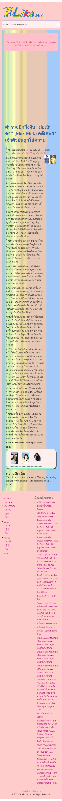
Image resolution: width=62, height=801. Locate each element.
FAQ (6, 553)
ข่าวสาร (7, 498)
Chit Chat (8, 502)
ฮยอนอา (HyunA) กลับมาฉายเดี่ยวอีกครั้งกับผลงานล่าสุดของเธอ (47, 762)
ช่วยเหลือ (25, 791)
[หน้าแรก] (24, 18)
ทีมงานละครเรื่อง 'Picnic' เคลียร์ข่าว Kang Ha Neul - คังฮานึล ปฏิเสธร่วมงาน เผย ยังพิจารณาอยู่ (47, 527)
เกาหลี (8, 509)
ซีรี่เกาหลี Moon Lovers (47, 623)
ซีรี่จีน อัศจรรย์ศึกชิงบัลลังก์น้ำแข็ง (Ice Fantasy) (46, 506)
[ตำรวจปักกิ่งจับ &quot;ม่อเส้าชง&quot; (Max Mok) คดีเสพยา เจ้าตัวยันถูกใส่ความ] (50, 163)
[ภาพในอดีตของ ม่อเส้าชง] (14, 463)
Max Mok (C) (18, 153)
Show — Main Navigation (15, 24)
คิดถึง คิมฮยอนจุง (45, 741)
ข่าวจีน (43, 153)
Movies (7, 537)
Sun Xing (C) (32, 153)
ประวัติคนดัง (9, 506)
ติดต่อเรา (36, 791)
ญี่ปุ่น (7, 513)
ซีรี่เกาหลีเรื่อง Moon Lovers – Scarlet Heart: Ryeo (47, 630)
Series (6, 521)
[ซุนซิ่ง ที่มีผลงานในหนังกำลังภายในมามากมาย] (37, 460)
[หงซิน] (25, 462)
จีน (6, 517)
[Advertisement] (31, 88)
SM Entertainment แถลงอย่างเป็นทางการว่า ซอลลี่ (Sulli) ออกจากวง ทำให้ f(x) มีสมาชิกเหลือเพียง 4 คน (47, 776)
